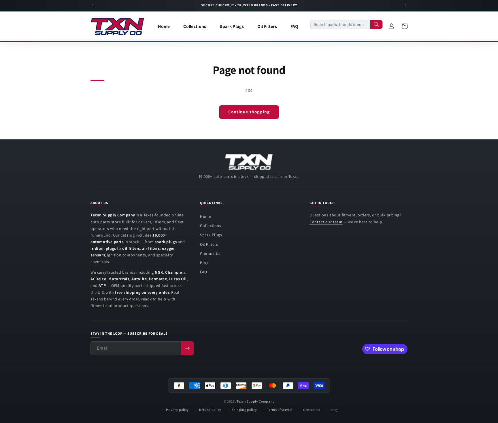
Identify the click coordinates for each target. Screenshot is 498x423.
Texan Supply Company (255, 401)
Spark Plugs (211, 234)
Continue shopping (249, 112)
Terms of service (280, 409)
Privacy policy (177, 409)
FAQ (203, 272)
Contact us (311, 409)
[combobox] (340, 24)
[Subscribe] (187, 348)
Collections (210, 225)
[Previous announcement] (92, 5)
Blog (204, 262)
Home (205, 216)
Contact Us (210, 253)
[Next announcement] (405, 5)
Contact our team (326, 221)
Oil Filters (209, 244)
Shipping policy (244, 409)
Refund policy (210, 409)
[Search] (376, 24)
